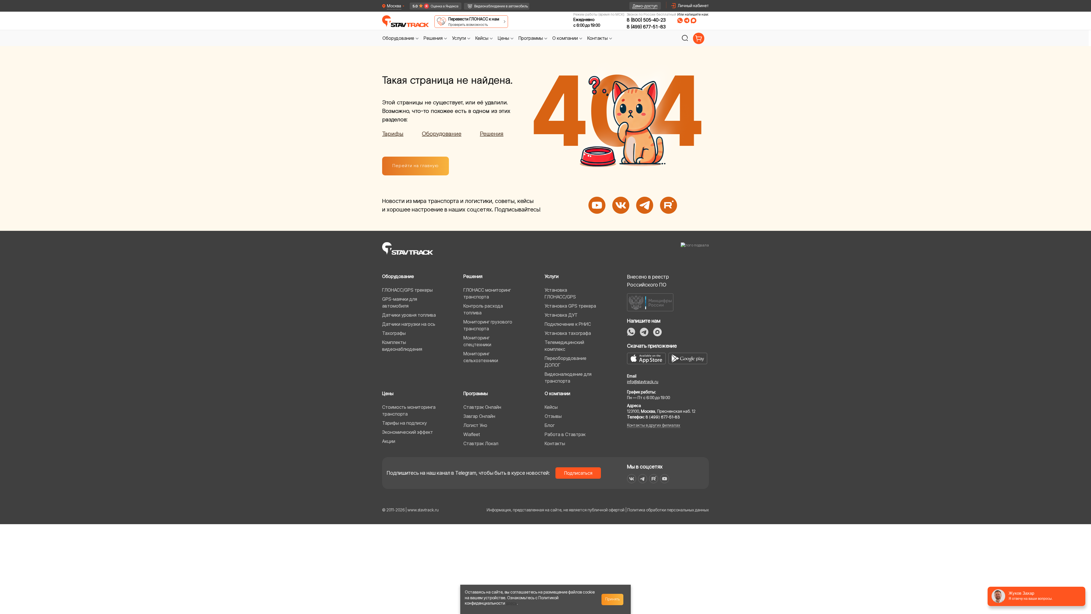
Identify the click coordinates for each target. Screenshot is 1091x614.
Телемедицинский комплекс (564, 345)
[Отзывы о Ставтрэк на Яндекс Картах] (432, 6)
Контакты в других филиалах (653, 425)
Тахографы (394, 333)
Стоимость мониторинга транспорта (409, 410)
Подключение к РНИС (568, 324)
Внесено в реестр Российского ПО (648, 281)
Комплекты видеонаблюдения (402, 345)
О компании (557, 393)
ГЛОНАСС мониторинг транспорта (487, 293)
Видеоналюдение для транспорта (568, 377)
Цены (387, 393)
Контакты (555, 443)
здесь (511, 603)
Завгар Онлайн (479, 416)
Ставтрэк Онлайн (482, 407)
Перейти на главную (415, 166)
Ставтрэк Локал (480, 443)
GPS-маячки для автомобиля (399, 302)
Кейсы (551, 407)
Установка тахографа (568, 333)
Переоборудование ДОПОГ (565, 361)
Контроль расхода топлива (483, 309)
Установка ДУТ (561, 315)
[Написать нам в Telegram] (644, 332)
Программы (475, 393)
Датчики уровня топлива (409, 315)
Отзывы (553, 416)
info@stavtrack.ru (642, 381)
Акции (388, 441)
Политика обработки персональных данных (668, 509)
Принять (612, 599)
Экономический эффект (407, 432)
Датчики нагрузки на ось (408, 324)
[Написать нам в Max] (657, 332)
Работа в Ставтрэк (565, 434)
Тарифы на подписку (404, 423)
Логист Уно (475, 425)
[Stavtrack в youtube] (664, 478)
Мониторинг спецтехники (477, 341)
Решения (491, 134)
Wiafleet (471, 434)
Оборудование (441, 134)
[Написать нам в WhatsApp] (631, 332)
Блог (550, 425)
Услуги (552, 276)
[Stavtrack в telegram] (642, 478)
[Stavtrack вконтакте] (631, 478)
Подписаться (578, 473)
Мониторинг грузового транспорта (487, 325)
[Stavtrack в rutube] (653, 478)
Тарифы (392, 134)
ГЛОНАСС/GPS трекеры (407, 290)
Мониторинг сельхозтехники (480, 357)
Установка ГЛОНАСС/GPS (560, 293)
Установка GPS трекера (570, 306)
